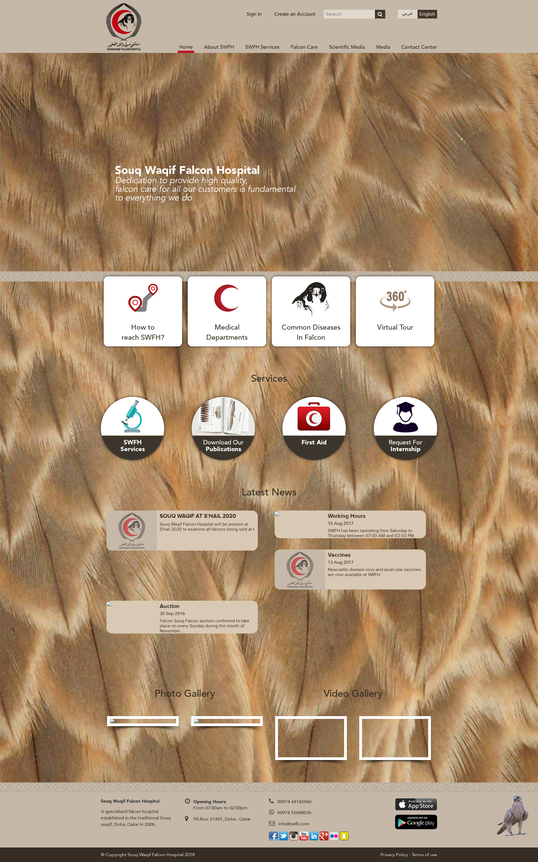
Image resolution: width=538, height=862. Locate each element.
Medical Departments (227, 332)
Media (383, 47)
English (427, 14)
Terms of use (424, 855)
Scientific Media (347, 47)
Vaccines (339, 555)
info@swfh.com (294, 824)
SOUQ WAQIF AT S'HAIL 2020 (198, 516)
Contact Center (419, 47)
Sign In (254, 14)
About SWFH (219, 47)
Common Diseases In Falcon (311, 332)
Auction (170, 606)
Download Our (223, 445)
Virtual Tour (395, 327)
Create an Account (294, 14)
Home (186, 47)
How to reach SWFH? (143, 332)
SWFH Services (262, 47)
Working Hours (347, 516)
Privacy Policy (394, 855)
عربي (407, 13)
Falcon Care (304, 47)
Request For (405, 445)
